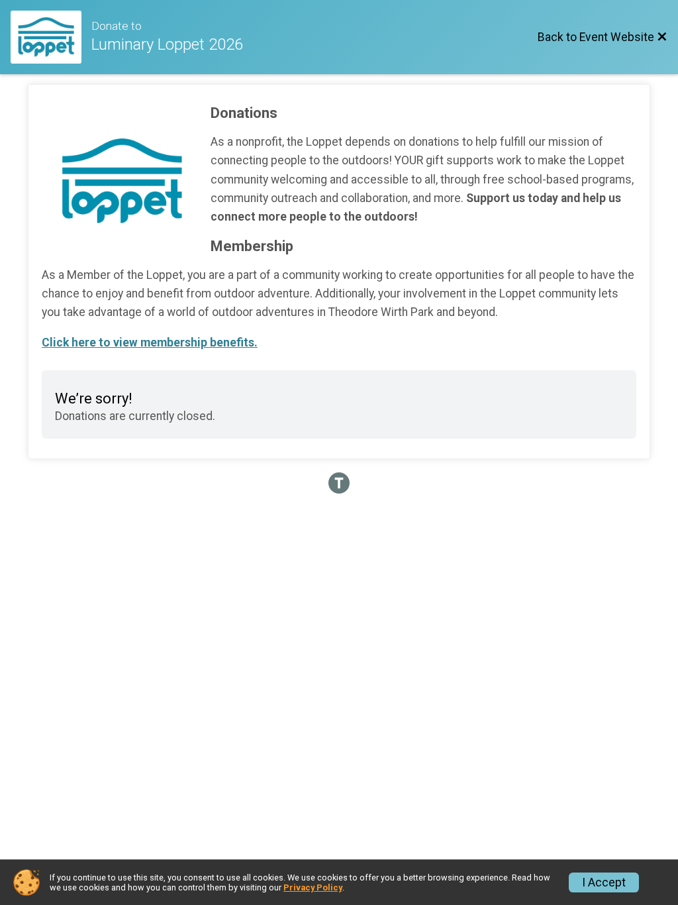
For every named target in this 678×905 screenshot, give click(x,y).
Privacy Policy (312, 887)
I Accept (604, 882)
